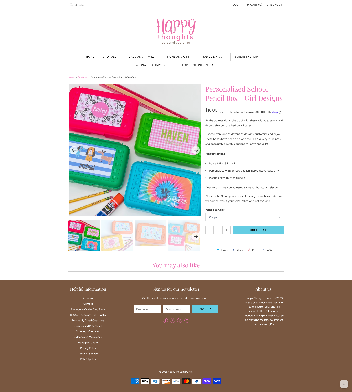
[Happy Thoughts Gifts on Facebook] (165, 320)
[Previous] (74, 150)
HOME (90, 56)
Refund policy (88, 359)
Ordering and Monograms (88, 337)
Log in (238, 4)
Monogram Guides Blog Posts (88, 309)
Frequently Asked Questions (88, 320)
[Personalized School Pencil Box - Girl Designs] (135, 150)
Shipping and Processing (88, 326)
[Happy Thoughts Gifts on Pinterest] (172, 320)
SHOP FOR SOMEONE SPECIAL (195, 65)
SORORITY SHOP (247, 56)
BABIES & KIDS (213, 56)
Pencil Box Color (214, 209)
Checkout (274, 4)
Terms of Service (88, 353)
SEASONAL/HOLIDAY (147, 65)
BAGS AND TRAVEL (142, 56)
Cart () (256, 4)
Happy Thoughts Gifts (180, 371)
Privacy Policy (88, 348)
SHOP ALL (110, 56)
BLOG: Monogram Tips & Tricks (88, 315)
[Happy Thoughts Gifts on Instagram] (179, 320)
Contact (88, 303)
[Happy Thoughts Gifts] (176, 32)
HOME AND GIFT (179, 56)
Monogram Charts (88, 342)
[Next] (196, 150)
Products (83, 77)
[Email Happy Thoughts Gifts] (186, 320)
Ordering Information (88, 331)
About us (88, 298)
